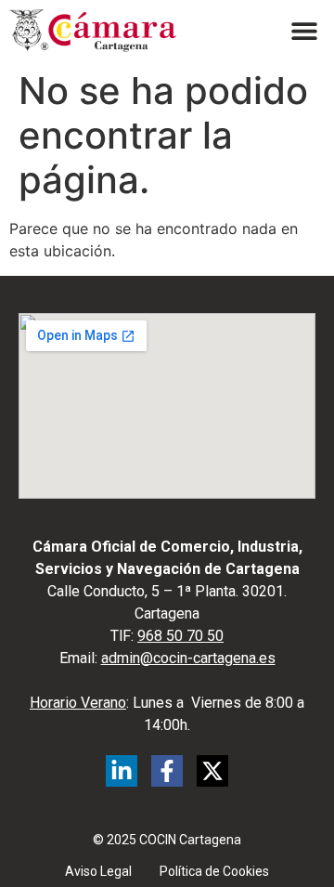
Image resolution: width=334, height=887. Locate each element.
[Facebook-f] (167, 771)
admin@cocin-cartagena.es (188, 658)
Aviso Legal (98, 871)
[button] (304, 31)
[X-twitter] (212, 771)
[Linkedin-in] (121, 771)
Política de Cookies (214, 871)
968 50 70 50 (180, 636)
